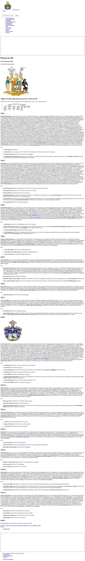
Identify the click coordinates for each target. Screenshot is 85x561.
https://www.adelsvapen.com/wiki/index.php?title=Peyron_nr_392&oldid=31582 (23, 525)
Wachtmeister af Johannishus (22, 436)
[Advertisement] (42, 46)
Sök (17, 15)
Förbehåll (5, 557)
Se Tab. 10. (33, 365)
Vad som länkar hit (10, 18)
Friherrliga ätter (6, 529)
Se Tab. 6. (24, 276)
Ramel (59, 195)
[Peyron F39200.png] (15, 110)
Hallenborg (34, 214)
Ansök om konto (9, 31)
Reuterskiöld (21, 506)
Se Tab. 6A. (26, 294)
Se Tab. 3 (46, 188)
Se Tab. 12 (20, 367)
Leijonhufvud (54, 245)
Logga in (8, 32)
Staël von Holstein (56, 416)
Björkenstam (5, 143)
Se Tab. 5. (28, 192)
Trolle (32, 244)
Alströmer (25, 227)
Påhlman (22, 479)
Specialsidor (8, 20)
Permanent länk (9, 22)
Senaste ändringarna (10, 25)
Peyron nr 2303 (11, 64)
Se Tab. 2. (53, 151)
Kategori (2, 526)
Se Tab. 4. (30, 230)
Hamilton (54, 369)
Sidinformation (9, 24)
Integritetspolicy (6, 554)
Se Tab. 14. (27, 374)
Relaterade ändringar (10, 19)
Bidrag (7, 30)
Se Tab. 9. (31, 154)
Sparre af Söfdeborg (37, 217)
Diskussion (8, 28)
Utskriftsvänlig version (10, 21)
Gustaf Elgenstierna (5, 523)
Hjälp (7, 26)
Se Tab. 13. (23, 442)
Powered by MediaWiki (8, 559)
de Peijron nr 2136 (48, 116)
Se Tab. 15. (28, 382)
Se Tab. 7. (26, 202)
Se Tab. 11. (26, 403)
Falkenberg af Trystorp (66, 226)
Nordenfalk (37, 506)
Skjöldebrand (6, 438)
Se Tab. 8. (24, 310)
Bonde (29, 396)
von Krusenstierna (44, 358)
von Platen (70, 242)
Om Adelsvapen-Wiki (7, 555)
